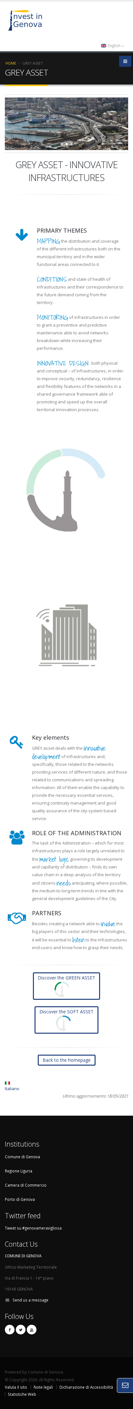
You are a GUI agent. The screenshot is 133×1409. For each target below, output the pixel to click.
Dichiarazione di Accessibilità (86, 1387)
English (114, 45)
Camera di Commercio (25, 1185)
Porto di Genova (20, 1199)
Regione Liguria (18, 1170)
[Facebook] (10, 1329)
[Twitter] (21, 1329)
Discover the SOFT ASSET (66, 1012)
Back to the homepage (67, 1060)
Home (10, 63)
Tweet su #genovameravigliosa (33, 1228)
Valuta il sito (16, 1387)
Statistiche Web (22, 1394)
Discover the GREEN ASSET (66, 978)
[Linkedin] (31, 1329)
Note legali (43, 1387)
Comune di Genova (22, 1156)
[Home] (58, 20)
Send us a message (30, 1300)
